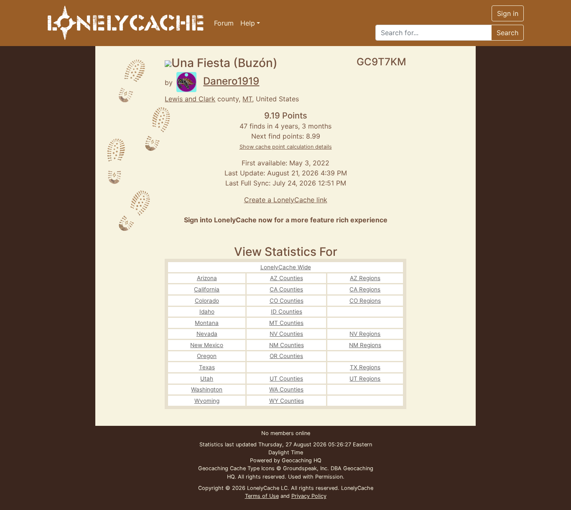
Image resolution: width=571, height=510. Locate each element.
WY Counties (286, 400)
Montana (207, 322)
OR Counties (286, 356)
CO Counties (286, 300)
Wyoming (206, 400)
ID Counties (286, 311)
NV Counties (286, 333)
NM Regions (365, 345)
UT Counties (286, 378)
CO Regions (365, 300)
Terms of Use (262, 496)
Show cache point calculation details (286, 147)
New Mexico (206, 345)
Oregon (207, 356)
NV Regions (364, 333)
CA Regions (364, 289)
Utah (206, 378)
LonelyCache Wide (285, 267)
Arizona (207, 278)
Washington (206, 389)
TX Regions (365, 367)
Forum (224, 23)
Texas (207, 367)
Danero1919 (231, 81)
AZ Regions (365, 278)
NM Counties (286, 345)
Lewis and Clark (190, 99)
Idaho (206, 311)
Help (247, 23)
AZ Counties (286, 278)
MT (247, 99)
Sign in (507, 13)
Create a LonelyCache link (285, 200)
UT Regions (364, 378)
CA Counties (286, 289)
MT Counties (286, 322)
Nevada (206, 333)
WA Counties (286, 389)
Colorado (207, 300)
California (206, 289)
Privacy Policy (308, 496)
